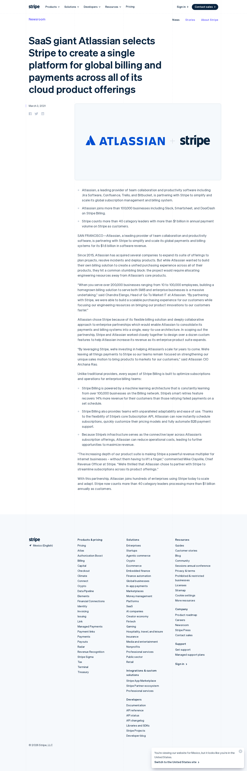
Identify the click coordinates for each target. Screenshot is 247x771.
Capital (82, 565)
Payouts (83, 641)
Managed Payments (90, 626)
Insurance (132, 636)
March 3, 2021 (37, 106)
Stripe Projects (135, 730)
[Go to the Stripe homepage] (33, 539)
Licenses (181, 585)
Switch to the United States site (175, 762)
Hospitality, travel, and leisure (144, 631)
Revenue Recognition (91, 651)
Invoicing (83, 611)
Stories (190, 20)
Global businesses (137, 581)
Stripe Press (183, 630)
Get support (183, 649)
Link (80, 621)
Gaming (131, 626)
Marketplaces (135, 591)
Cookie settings (185, 595)
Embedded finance (138, 571)
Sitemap (180, 590)
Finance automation (138, 576)
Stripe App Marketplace (141, 680)
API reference (135, 710)
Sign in (181, 6)
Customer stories (186, 550)
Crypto (82, 586)
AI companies (134, 611)
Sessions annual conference (192, 565)
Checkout (84, 571)
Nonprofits (133, 646)
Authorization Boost (90, 555)
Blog (178, 555)
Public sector (134, 657)
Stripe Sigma (85, 657)
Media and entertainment (142, 641)
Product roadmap (186, 615)
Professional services (140, 651)
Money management (139, 596)
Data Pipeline (86, 591)
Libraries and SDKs (138, 725)
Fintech (131, 621)
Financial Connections (91, 601)
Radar (81, 646)
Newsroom (37, 19)
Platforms (132, 601)
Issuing (82, 616)
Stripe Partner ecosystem (142, 685)
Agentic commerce (138, 555)
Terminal (83, 667)
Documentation (136, 705)
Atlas (81, 550)
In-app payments (137, 586)
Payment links (86, 631)
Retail (129, 662)
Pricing (130, 6)
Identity (82, 606)
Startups (131, 550)
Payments (84, 636)
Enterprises (133, 545)
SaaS (129, 606)
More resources (185, 600)
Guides (179, 545)
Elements (84, 596)
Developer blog (136, 735)
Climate (82, 576)
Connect (83, 581)
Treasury (83, 672)
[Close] (240, 752)
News (176, 20)
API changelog (135, 720)
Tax (80, 662)
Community (182, 560)
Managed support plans (190, 654)
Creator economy (137, 616)
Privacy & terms (185, 571)
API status (132, 715)
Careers (180, 620)
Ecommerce (134, 565)
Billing (81, 560)
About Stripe (209, 20)
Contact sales (204, 6)
